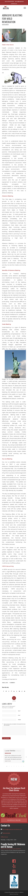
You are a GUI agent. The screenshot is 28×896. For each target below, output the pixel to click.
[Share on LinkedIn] (14, 691)
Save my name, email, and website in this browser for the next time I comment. (14, 725)
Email (19, 715)
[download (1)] (14, 35)
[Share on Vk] (19, 691)
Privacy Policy (15, 894)
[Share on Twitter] (6, 691)
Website (19, 719)
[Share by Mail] (24, 691)
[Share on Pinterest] (11, 691)
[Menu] (24, 7)
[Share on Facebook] (3, 691)
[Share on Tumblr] (16, 691)
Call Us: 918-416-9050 (9, 1)
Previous (1, 757)
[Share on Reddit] (22, 691)
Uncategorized (5, 24)
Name (19, 710)
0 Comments (12, 682)
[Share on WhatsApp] (8, 691)
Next (26, 757)
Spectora (11, 894)
